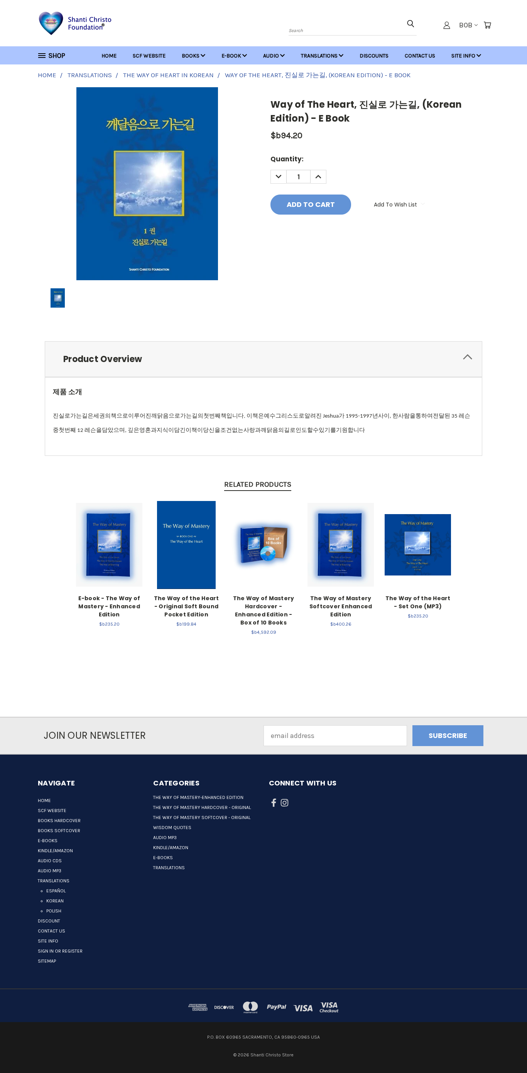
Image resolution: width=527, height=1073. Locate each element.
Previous (504, 1043)
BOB (466, 25)
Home (44, 800)
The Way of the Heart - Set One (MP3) (418, 602)
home (109, 55)
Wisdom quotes (172, 827)
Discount (49, 921)
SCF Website (149, 55)
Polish (53, 911)
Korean (55, 901)
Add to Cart (109, 543)
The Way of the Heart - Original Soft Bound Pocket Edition (186, 606)
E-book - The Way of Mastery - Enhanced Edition (109, 606)
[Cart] (487, 25)
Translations (320, 55)
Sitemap (47, 961)
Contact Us (420, 55)
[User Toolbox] (447, 25)
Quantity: (287, 159)
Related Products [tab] (257, 484)
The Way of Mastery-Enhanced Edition (198, 797)
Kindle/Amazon (55, 850)
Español (56, 891)
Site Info (463, 55)
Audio (271, 55)
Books (191, 55)
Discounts (374, 55)
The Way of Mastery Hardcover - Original (202, 807)
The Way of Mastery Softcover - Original (201, 817)
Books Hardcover (59, 820)
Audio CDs (50, 860)
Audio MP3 (49, 870)
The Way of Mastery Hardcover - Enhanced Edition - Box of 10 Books (263, 610)
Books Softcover (59, 830)
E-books (47, 840)
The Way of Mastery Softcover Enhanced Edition (340, 606)
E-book (231, 55)
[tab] (263, 359)
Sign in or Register (60, 951)
